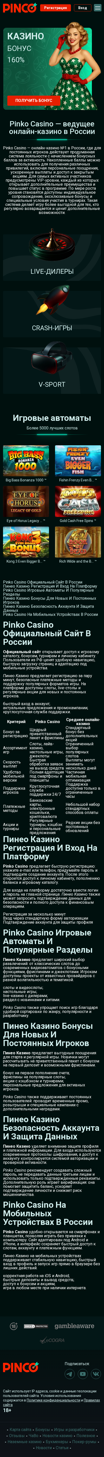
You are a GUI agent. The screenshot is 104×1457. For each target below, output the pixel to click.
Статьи (62, 1447)
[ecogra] (52, 1338)
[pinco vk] (96, 1374)
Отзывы (17, 1435)
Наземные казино (25, 1441)
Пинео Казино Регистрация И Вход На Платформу (50, 586)
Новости (44, 1447)
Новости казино (57, 1435)
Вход (82, 8)
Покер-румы (84, 1441)
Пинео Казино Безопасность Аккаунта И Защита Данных (48, 608)
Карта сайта (20, 1429)
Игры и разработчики (74, 1429)
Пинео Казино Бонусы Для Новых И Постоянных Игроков (49, 600)
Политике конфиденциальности (53, 1400)
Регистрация (55, 8)
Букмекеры (57, 1441)
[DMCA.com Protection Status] (36, 1325)
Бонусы (42, 1429)
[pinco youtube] (83, 1374)
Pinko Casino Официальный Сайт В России (42, 582)
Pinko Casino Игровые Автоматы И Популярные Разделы (48, 592)
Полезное (85, 1435)
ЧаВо (33, 1435)
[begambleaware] (74, 1325)
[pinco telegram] (70, 1374)
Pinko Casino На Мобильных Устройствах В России (50, 614)
